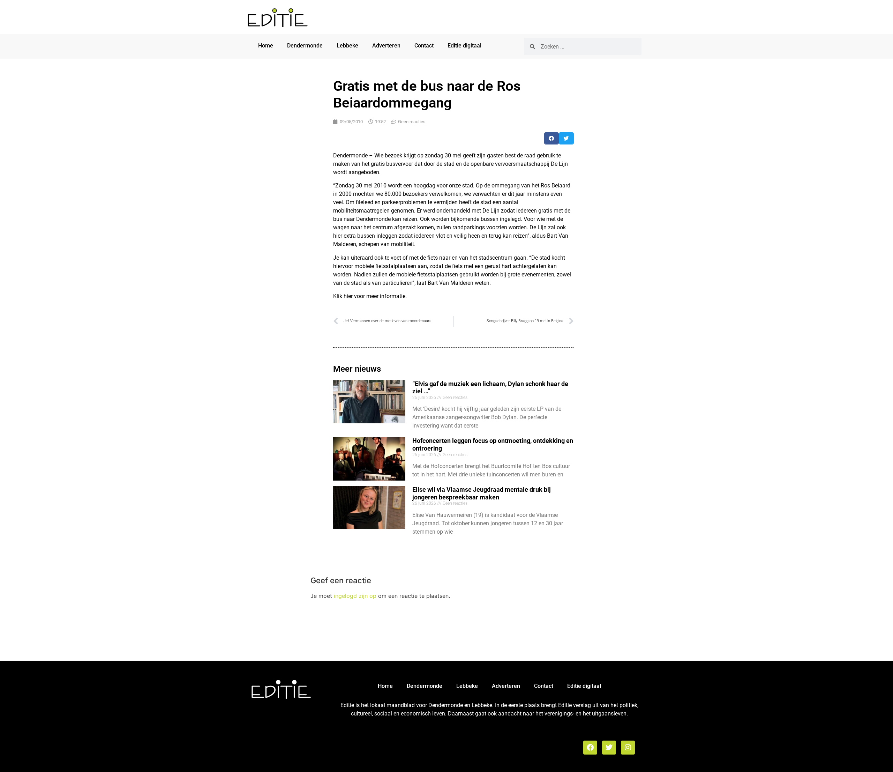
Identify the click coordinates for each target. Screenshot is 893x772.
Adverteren (386, 45)
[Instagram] (628, 748)
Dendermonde (305, 45)
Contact (424, 45)
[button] (551, 138)
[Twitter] (609, 748)
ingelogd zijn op (355, 595)
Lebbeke (347, 45)
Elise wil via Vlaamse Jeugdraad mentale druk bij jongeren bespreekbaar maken (481, 493)
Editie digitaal (464, 45)
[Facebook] (590, 748)
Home (265, 45)
